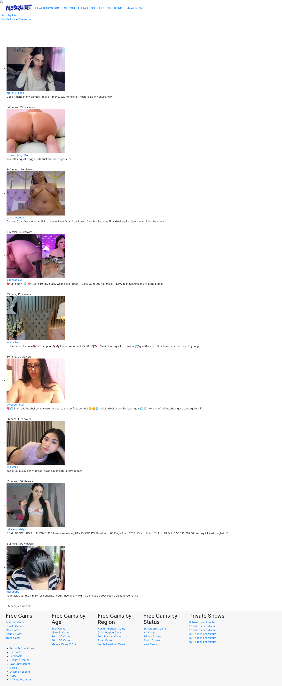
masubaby (13, 591)
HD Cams (149, 632)
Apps (13, 675)
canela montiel (15, 217)
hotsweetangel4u (17, 155)
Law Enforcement (20, 663)
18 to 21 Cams (60, 632)
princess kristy (15, 529)
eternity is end (15, 92)
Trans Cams (13, 637)
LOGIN (93, 8)
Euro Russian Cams (109, 636)
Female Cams (14, 626)
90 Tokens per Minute (202, 641)
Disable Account (20, 671)
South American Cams (111, 644)
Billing (13, 667)
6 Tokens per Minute (202, 622)
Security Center (19, 660)
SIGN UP (102, 8)
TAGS (86, 8)
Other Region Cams (110, 632)
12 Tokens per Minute (202, 626)
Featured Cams (15, 622)
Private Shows (152, 636)
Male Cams (12, 630)
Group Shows (151, 640)
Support (15, 652)
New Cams (150, 644)
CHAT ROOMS (44, 8)
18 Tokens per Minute (202, 630)
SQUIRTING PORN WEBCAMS (126, 8)
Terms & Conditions (22, 648)
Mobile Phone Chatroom (16, 19)
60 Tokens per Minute (202, 637)
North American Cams (111, 628)
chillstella (12, 467)
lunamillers (13, 342)
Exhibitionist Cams (154, 628)
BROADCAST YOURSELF (68, 8)
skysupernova (15, 404)
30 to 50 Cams (61, 640)
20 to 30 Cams (61, 636)
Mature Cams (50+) (64, 644)
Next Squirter (9, 15)
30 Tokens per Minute (202, 634)
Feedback (16, 656)
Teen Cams (58, 628)
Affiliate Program (21, 679)
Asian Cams (105, 640)
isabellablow (14, 279)
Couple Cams (14, 634)
